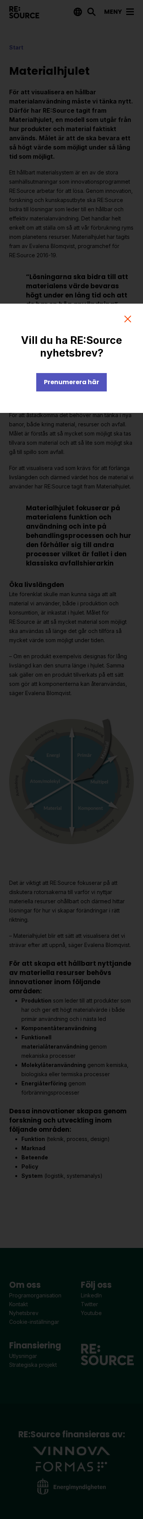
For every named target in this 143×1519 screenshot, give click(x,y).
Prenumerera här (71, 382)
